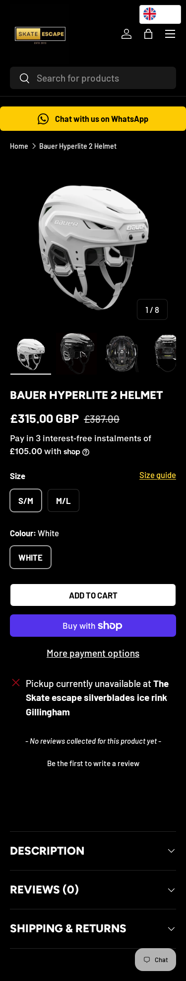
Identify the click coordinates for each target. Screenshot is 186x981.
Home (19, 146)
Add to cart (93, 595)
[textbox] (160, 13)
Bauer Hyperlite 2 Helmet (78, 146)
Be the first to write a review (93, 763)
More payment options (93, 653)
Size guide (157, 475)
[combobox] (93, 78)
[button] (148, 34)
